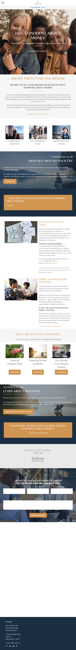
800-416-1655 (14, 625)
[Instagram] (16, 646)
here (40, 261)
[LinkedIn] (10, 646)
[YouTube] (13, 646)
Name (14, 487)
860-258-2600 (14, 628)
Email (38, 487)
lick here (68, 270)
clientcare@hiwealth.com (13, 643)
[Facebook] (7, 646)
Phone (62, 487)
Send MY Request (38, 515)
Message (38, 499)
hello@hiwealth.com (50, 263)
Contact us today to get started (38, 114)
